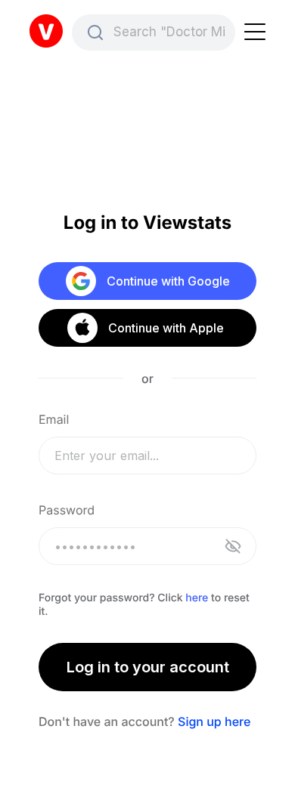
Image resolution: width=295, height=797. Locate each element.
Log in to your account (148, 667)
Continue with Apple (165, 327)
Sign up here (214, 721)
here (196, 598)
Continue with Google (168, 281)
